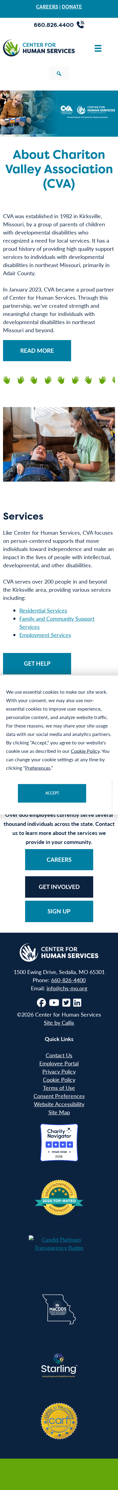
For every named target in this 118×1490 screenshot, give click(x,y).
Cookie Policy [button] (85, 750)
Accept (52, 793)
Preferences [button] (38, 767)
